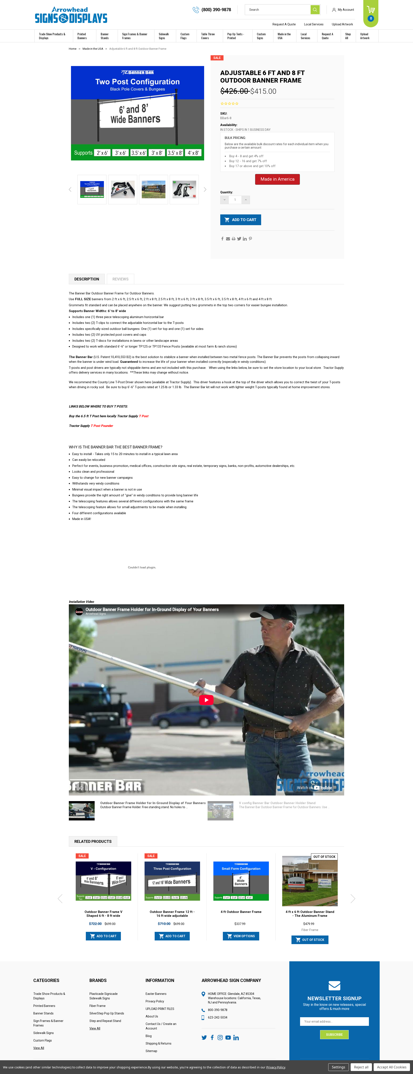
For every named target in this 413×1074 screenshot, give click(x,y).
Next (205, 189)
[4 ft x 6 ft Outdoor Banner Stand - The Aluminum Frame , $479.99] (310, 881)
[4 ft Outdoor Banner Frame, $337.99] (241, 881)
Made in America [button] (277, 179)
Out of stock (313, 940)
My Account (346, 9)
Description (86, 279)
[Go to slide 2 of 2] (210, 946)
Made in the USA (284, 36)
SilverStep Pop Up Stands (106, 1013)
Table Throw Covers (208, 36)
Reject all (361, 1067)
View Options (244, 936)
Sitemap (151, 1051)
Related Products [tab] (93, 841)
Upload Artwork (342, 24)
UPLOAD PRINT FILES (160, 1009)
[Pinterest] (250, 239)
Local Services (314, 24)
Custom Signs (261, 36)
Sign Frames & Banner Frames (134, 36)
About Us (152, 1016)
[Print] (233, 239)
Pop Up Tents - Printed (235, 36)
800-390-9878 (217, 1010)
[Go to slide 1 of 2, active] (203, 946)
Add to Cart (107, 936)
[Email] (228, 239)
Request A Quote (284, 24)
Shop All (348, 36)
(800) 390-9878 (216, 9)
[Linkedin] (245, 239)
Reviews (120, 279)
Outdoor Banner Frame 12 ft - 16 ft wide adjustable (172, 914)
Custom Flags (184, 36)
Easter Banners (156, 994)
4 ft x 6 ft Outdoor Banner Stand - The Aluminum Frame (310, 914)
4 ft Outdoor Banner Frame (241, 912)
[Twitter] (239, 239)
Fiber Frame (97, 1006)
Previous (70, 189)
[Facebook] (222, 239)
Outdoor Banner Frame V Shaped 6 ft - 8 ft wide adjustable (103, 916)
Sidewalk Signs (164, 36)
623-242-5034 (217, 1017)
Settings (338, 1067)
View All (38, 1048)
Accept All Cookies (392, 1067)
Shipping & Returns (158, 1043)
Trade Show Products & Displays (52, 36)
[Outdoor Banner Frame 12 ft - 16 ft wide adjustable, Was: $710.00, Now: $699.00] (172, 881)
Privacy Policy (155, 1001)
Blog (149, 1036)
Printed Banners (82, 36)
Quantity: (226, 192)
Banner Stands (105, 36)
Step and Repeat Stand (105, 1021)
